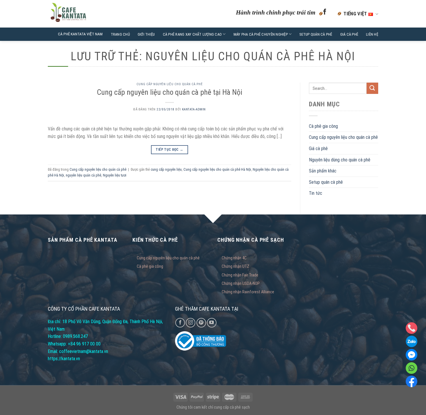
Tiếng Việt (355, 14)
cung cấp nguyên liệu (166, 169)
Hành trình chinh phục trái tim (275, 12)
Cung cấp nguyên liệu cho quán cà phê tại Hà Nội (169, 92)
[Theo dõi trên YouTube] (211, 322)
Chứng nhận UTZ (235, 266)
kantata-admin (194, 109)
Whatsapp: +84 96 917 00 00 (74, 344)
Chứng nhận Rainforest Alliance (248, 292)
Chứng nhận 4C (234, 258)
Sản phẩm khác (322, 171)
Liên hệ (372, 34)
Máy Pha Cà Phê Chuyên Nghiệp (261, 34)
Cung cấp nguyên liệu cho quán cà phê (169, 84)
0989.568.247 (75, 336)
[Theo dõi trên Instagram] (190, 322)
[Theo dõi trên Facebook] (324, 14)
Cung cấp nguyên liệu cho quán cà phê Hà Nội (217, 169)
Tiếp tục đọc (169, 150)
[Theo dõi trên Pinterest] (201, 322)
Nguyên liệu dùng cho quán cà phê (339, 160)
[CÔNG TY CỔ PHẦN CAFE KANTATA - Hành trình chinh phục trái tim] (83, 14)
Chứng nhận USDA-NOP (241, 283)
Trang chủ (120, 34)
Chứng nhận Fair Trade (240, 275)
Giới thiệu (146, 34)
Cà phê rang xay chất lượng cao (192, 34)
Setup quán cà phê (315, 34)
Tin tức (315, 193)
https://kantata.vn (64, 358)
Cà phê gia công (323, 126)
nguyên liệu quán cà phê (83, 175)
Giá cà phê (349, 34)
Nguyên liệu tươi (114, 175)
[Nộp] (372, 88)
